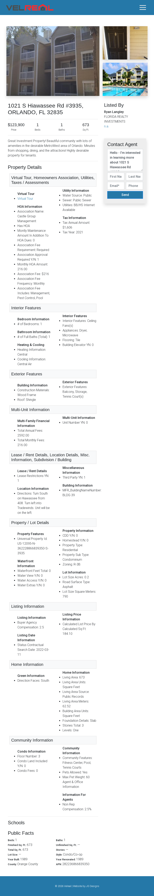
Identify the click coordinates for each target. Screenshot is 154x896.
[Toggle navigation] (142, 7)
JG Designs (92, 886)
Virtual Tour (25, 199)
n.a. (106, 126)
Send (125, 195)
